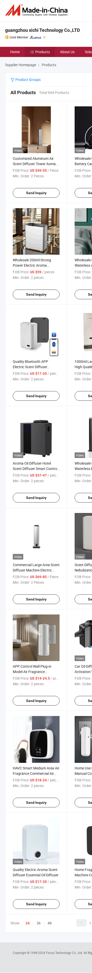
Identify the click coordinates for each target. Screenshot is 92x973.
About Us (67, 51)
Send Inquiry (36, 193)
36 (39, 923)
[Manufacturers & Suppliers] (37, 10)
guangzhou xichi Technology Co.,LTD (42, 30)
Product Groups (28, 79)
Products (42, 51)
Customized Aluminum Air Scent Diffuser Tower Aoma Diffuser (34, 163)
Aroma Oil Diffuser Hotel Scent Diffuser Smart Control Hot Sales (35, 468)
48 (50, 923)
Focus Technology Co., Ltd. (65, 953)
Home (15, 51)
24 (28, 923)
